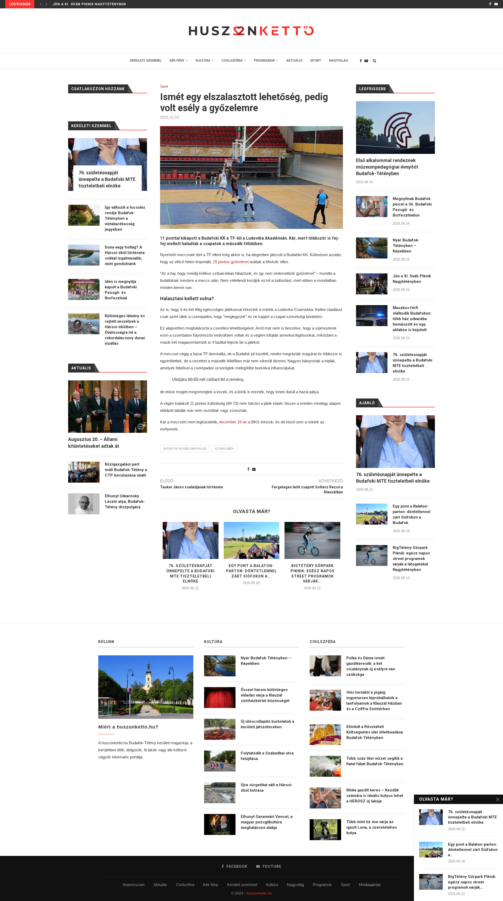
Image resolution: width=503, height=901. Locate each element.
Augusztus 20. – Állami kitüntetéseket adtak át (93, 442)
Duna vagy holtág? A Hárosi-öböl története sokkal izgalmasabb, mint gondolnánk (125, 255)
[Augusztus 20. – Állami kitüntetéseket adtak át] (107, 406)
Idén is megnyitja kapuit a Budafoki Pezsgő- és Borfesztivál (121, 289)
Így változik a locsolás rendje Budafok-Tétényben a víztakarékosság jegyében (125, 218)
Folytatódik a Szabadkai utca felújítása (267, 756)
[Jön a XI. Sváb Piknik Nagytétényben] (371, 283)
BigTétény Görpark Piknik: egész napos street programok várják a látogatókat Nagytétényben (411, 558)
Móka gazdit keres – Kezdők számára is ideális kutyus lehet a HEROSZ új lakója (374, 795)
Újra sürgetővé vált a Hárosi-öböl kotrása (267, 788)
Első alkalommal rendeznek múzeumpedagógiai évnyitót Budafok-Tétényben (387, 167)
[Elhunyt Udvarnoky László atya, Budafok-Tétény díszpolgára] (84, 503)
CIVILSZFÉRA (232, 60)
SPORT (315, 60)
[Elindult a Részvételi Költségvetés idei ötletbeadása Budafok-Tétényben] (325, 734)
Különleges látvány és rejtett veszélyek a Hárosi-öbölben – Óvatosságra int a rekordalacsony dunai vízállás (125, 330)
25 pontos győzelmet (231, 262)
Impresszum (134, 884)
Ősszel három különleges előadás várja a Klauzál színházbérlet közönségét (265, 695)
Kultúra (272, 884)
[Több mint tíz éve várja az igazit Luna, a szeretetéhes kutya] (325, 829)
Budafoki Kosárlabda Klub (184, 448)
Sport (164, 86)
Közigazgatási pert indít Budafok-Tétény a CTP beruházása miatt (126, 470)
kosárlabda (224, 448)
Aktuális (160, 884)
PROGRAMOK (264, 60)
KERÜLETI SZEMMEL (146, 60)
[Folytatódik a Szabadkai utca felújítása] (220, 761)
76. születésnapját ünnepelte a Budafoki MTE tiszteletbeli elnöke (412, 363)
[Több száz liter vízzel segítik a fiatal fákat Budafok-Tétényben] (325, 766)
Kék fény (210, 884)
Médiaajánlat (369, 884)
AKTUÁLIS (294, 60)
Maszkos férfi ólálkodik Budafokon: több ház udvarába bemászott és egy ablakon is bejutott (412, 318)
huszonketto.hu (259, 893)
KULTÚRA (203, 60)
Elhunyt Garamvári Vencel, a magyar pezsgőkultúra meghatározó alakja (267, 822)
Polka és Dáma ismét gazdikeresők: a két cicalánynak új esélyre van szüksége (370, 666)
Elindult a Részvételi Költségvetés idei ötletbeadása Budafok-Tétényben (374, 732)
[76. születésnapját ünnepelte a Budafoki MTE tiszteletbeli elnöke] (190, 540)
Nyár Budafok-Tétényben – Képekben (406, 245)
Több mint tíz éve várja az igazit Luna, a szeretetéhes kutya (371, 827)
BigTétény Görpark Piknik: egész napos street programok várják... (472, 882)
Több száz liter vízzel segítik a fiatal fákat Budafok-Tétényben (374, 761)
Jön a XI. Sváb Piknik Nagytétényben (89, 4)
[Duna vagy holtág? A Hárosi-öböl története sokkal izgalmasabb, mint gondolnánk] (84, 255)
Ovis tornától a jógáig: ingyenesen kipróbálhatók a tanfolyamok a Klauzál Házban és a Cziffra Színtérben (374, 700)
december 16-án (233, 422)
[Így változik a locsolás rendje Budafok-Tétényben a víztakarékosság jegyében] (84, 215)
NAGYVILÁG (338, 60)
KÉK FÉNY (177, 60)
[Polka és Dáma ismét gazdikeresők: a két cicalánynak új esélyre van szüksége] (325, 665)
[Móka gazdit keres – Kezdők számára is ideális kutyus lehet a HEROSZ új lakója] (325, 797)
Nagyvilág (295, 884)
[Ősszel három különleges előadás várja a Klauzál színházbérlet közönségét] (220, 697)
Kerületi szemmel (242, 884)
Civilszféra (185, 884)
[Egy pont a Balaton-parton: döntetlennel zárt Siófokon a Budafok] (252, 540)
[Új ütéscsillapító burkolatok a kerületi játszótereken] (220, 729)
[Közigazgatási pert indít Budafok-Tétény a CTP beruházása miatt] (84, 472)
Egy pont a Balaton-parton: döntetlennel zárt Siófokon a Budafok (411, 514)
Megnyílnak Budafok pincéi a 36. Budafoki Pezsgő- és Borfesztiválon (412, 207)
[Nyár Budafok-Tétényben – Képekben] (371, 248)
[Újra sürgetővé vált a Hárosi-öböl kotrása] (220, 792)
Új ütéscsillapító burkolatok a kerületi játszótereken (267, 724)
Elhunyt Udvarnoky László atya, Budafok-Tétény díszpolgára (125, 501)
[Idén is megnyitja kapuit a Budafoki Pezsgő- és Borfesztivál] (84, 289)
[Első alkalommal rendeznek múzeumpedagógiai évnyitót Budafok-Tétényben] (395, 127)
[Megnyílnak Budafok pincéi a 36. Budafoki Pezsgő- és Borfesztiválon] (371, 206)
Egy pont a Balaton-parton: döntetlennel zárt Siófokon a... (251, 571)
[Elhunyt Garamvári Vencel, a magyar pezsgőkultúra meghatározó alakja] (220, 824)
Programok (322, 884)
